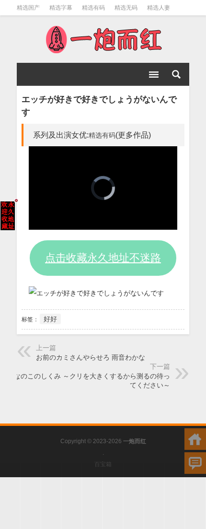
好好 (50, 319)
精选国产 (28, 7)
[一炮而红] (103, 39)
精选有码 (93, 7)
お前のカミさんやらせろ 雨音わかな (90, 357)
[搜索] (176, 74)
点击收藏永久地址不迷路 (103, 258)
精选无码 (125, 7)
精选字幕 (60, 7)
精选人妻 (158, 7)
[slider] (92, 222)
